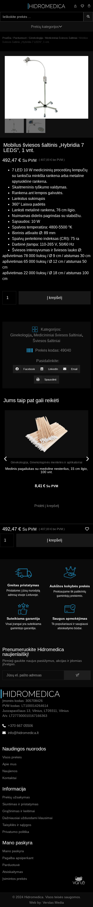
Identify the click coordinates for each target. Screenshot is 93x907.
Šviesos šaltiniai (46, 341)
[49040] (46, 87)
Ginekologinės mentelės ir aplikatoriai (56, 462)
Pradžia (6, 37)
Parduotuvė (20, 37)
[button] (25, 369)
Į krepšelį (54, 298)
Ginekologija (36, 37)
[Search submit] (88, 16)
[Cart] (89, 5)
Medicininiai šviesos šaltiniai (61, 37)
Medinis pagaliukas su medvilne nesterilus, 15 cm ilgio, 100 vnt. (46, 470)
